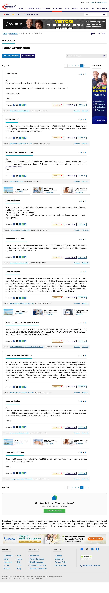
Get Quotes (19, 191)
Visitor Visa (34, 556)
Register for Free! (102, 2)
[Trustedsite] (86, 559)
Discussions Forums (38, 565)
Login (92, 2)
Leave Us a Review (54, 511)
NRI (93, 8)
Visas (38, 8)
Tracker (74, 8)
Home (21, 8)
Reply (81, 105)
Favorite (56, 105)
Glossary (58, 556)
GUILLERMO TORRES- (27, 347)
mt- (19, 263)
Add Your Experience (11, 56)
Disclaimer (59, 559)
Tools (98, 8)
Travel (87, 8)
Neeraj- (20, 230)
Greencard (29, 8)
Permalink (77, 111)
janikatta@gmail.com (14, 167)
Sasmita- (20, 111)
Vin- (19, 433)
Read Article (49, 192)
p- (21, 143)
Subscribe (69, 105)
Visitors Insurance (37, 559)
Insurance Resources (38, 569)
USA (81, 8)
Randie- (22, 392)
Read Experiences (37, 562)
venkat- (21, 479)
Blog (104, 8)
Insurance (46, 8)
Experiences (57, 8)
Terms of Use (60, 565)
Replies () (85, 111)
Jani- (16, 181)
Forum (66, 8)
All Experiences (28, 56)
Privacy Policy (61, 562)
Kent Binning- (22, 303)
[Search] (104, 14)
